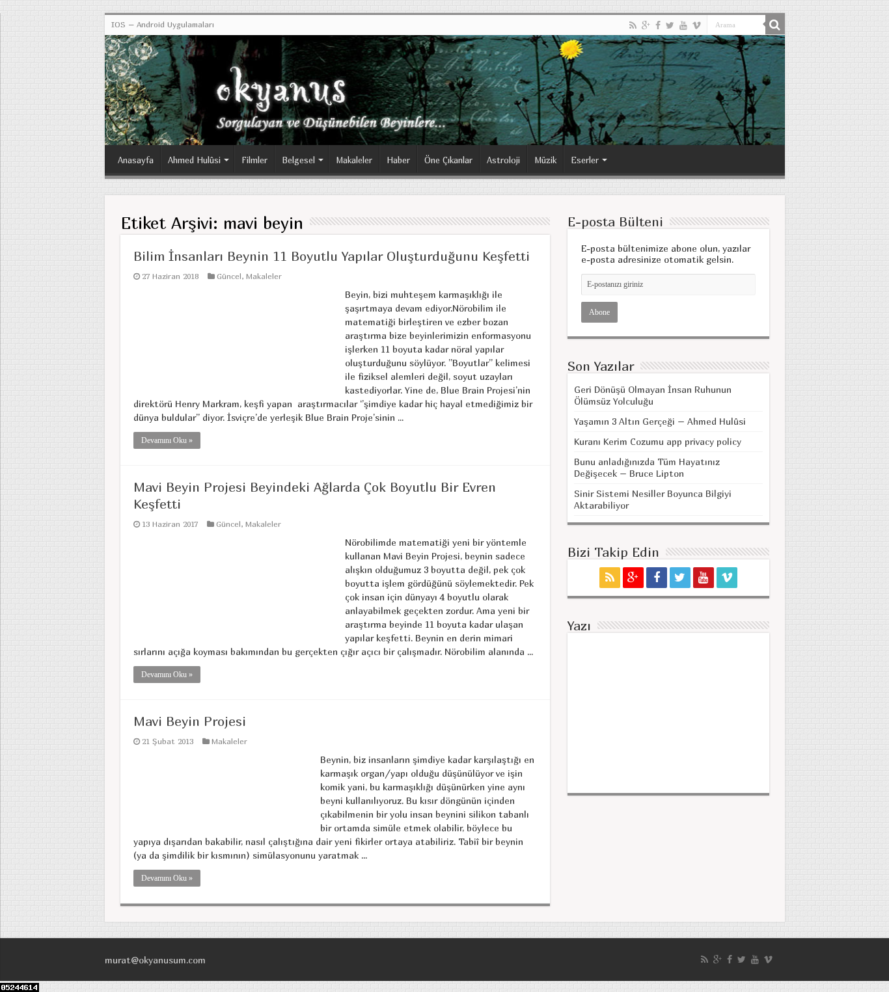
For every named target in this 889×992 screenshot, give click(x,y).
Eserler (585, 160)
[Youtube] (683, 25)
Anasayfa (136, 160)
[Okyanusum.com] (445, 90)
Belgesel (298, 160)
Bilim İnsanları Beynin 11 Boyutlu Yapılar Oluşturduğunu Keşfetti (331, 255)
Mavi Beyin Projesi (189, 721)
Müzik (545, 160)
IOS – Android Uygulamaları (162, 24)
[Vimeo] (696, 25)
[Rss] (633, 25)
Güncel (229, 276)
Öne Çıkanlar (448, 160)
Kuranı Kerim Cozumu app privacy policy (657, 441)
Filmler (254, 160)
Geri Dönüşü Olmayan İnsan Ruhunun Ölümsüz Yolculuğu (653, 395)
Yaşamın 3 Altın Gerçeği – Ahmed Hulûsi (660, 421)
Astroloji (503, 160)
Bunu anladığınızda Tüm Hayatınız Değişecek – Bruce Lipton (647, 467)
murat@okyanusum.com (155, 959)
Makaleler (354, 160)
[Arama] (775, 24)
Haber (398, 160)
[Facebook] (658, 25)
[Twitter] (670, 25)
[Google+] (645, 25)
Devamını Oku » (167, 440)
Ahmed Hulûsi (194, 160)
